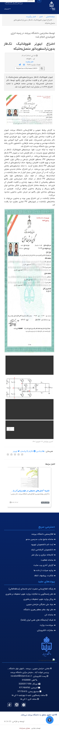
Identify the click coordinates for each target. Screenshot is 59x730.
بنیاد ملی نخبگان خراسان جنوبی (39, 604)
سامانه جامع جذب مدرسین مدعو (39, 539)
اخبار (41, 16)
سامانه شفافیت (47, 560)
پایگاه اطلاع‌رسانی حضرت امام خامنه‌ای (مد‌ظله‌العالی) (31, 588)
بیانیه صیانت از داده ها (43, 570)
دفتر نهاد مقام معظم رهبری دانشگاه (38, 609)
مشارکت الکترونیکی (45, 630)
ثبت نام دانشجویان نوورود (42, 544)
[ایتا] (9, 705)
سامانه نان (49, 614)
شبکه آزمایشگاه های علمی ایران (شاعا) (37, 620)
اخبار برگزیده (31, 16)
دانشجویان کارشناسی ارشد (42, 549)
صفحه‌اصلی (50, 16)
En (21, 2)
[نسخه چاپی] (24, 64)
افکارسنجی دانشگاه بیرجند (42, 534)
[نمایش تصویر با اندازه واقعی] (29, 109)
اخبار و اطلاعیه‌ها (12, 2)
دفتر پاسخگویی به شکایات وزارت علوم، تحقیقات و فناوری (29, 594)
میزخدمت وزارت (46, 625)
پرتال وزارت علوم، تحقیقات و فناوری (38, 599)
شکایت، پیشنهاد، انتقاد (43, 575)
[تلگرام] (24, 705)
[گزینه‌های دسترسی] (50, 720)
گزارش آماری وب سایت (43, 565)
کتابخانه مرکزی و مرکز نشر (42, 555)
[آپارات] (17, 705)
